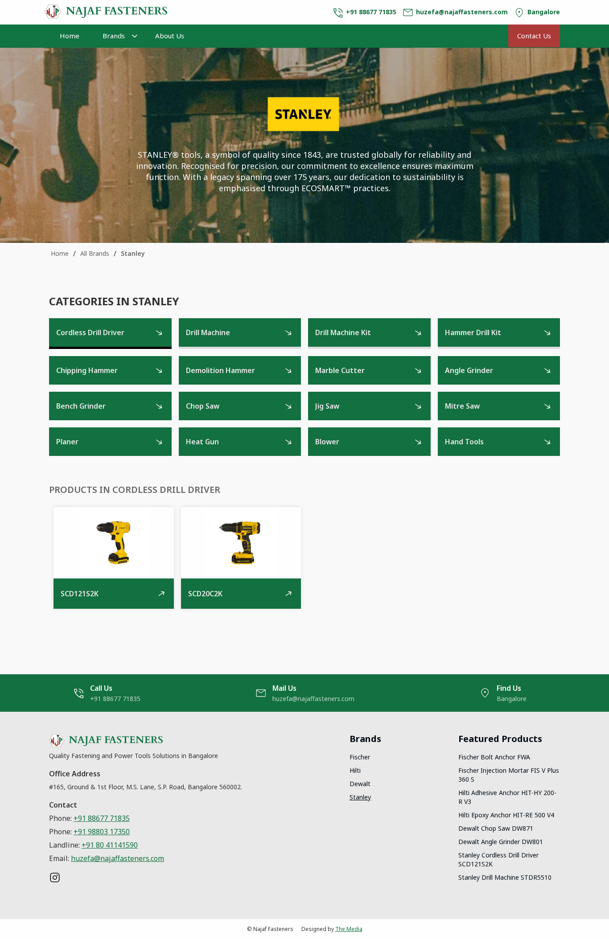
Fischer (360, 757)
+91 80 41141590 (110, 845)
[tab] (110, 333)
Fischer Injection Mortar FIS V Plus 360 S (508, 774)
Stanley (133, 253)
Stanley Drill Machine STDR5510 (504, 877)
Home (69, 35)
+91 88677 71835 (102, 818)
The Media (348, 929)
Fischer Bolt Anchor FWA (494, 757)
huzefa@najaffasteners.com (117, 858)
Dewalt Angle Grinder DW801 (500, 841)
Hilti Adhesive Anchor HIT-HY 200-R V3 (507, 797)
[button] (117, 36)
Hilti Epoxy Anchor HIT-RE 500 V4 (506, 815)
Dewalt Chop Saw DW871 (495, 828)
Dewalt (360, 783)
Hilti (355, 770)
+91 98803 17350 (102, 831)
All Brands (94, 253)
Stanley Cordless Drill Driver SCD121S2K (498, 859)
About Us (169, 35)
